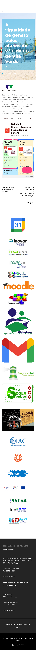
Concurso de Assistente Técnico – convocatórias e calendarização (27, 192)
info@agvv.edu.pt (9, 576)
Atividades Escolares (11, 73)
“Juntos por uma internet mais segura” (8, 189)
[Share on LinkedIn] (32, 203)
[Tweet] (28, 203)
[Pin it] (30, 203)
